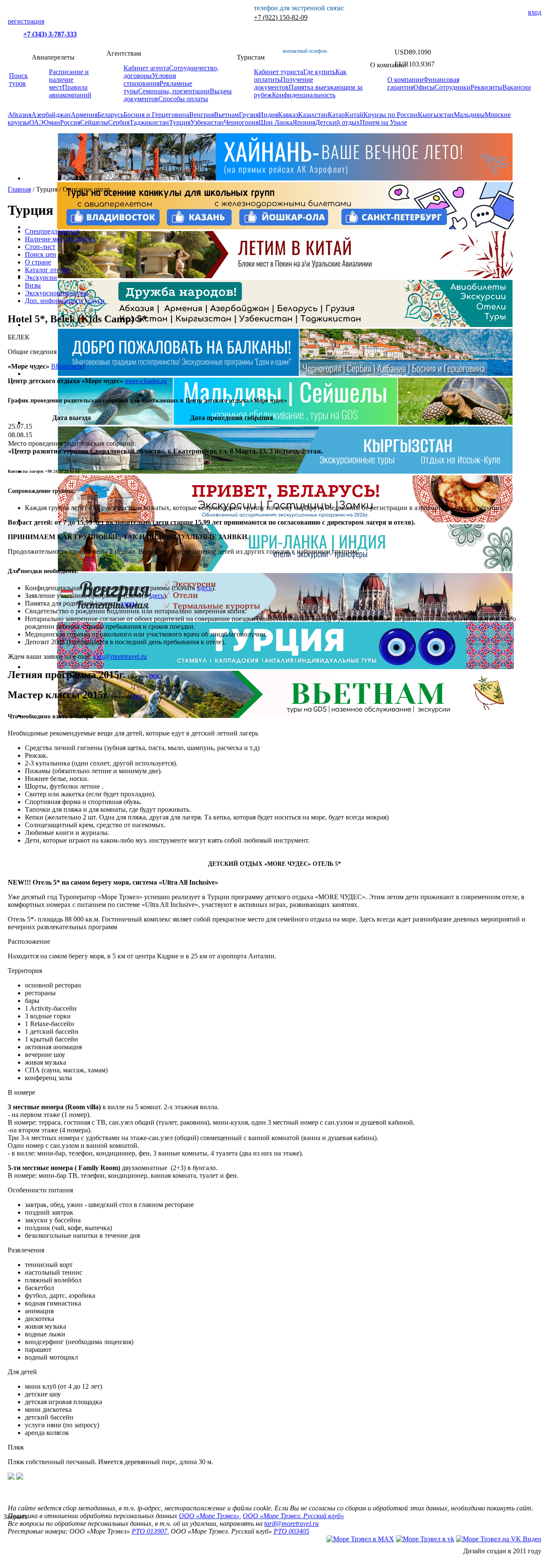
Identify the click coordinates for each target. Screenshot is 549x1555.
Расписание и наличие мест (69, 79)
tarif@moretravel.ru (291, 1523)
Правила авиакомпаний (70, 91)
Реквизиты (486, 87)
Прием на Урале (383, 122)
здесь (204, 587)
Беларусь (110, 114)
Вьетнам (226, 114)
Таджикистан (149, 122)
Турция (179, 122)
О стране (38, 262)
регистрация (26, 21)
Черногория (241, 122)
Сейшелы (94, 122)
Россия (70, 122)
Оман (52, 122)
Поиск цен (40, 254)
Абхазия (19, 114)
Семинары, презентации (174, 91)
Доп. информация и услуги (65, 300)
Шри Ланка (276, 122)
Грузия (249, 114)
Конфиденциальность (303, 95)
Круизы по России (390, 114)
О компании (405, 79)
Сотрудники (452, 87)
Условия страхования (150, 79)
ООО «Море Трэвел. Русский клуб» (293, 1515)
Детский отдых (337, 122)
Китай (354, 114)
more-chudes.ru (146, 380)
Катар (336, 114)
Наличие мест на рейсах (60, 239)
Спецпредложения (52, 231)
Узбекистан (207, 122)
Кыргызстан (436, 114)
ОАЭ (36, 122)
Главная (19, 189)
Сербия (119, 122)
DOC (155, 676)
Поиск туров (18, 79)
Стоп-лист (40, 246)
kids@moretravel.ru (120, 656)
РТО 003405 (291, 1531)
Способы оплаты (183, 98)
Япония (304, 122)
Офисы (423, 87)
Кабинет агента (146, 68)
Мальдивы (469, 114)
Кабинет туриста (278, 71)
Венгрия (201, 114)
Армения (84, 114)
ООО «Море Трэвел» (209, 1515)
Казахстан (313, 114)
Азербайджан (51, 114)
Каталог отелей (47, 269)
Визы (33, 285)
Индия (268, 114)
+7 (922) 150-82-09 (281, 17)
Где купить (319, 71)
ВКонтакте (67, 366)
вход (534, 12)
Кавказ (288, 114)
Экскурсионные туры (56, 293)
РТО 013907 (149, 1531)
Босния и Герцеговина (156, 114)
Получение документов (283, 83)
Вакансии (516, 87)
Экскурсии (41, 277)
